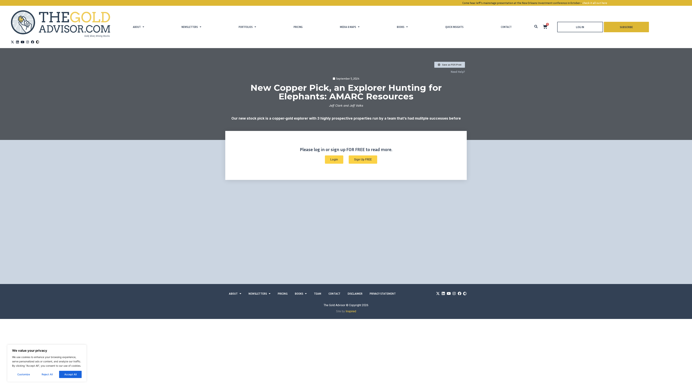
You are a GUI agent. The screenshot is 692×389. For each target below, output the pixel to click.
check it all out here (406, 3)
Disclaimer (355, 293)
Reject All (47, 374)
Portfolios (246, 26)
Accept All (70, 374)
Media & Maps (348, 26)
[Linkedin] (17, 42)
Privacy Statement (383, 293)
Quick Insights (454, 26)
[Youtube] (22, 42)
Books (400, 26)
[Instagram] (27, 42)
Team (317, 293)
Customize (23, 374)
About (137, 26)
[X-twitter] (12, 42)
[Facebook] (32, 42)
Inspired (351, 311)
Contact (506, 26)
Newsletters (189, 26)
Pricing (298, 26)
